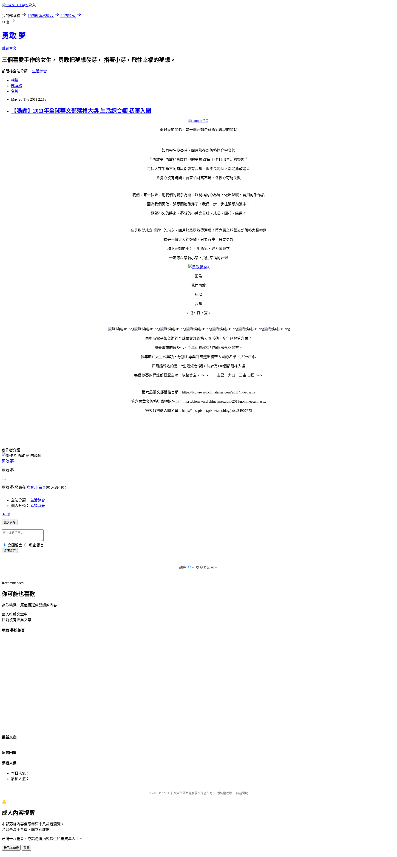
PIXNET (164, 793)
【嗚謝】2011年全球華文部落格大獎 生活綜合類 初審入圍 (81, 111)
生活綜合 (39, 71)
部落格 (16, 86)
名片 (14, 91)
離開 (26, 848)
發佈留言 (10, 550)
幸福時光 (37, 506)
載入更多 (10, 522)
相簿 (14, 80)
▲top (6, 514)
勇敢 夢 (14, 35)
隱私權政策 (224, 793)
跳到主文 (9, 48)
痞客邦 (32, 487)
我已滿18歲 (11, 848)
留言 (42, 487)
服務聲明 (242, 793)
